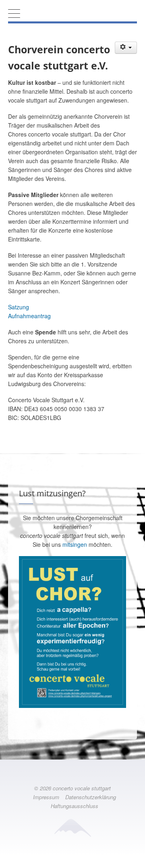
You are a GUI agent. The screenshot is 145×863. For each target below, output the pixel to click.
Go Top (72, 855)
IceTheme (72, 828)
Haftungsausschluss (74, 806)
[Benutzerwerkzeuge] (126, 48)
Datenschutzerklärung (90, 797)
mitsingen (74, 544)
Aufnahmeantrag (29, 316)
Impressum (46, 797)
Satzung (18, 307)
